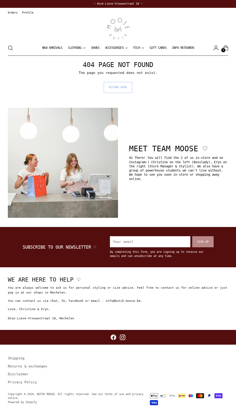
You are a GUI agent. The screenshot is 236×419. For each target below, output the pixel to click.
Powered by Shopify (22, 402)
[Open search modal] (10, 47)
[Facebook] (113, 337)
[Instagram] (122, 337)
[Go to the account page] (216, 47)
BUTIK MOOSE (46, 394)
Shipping (16, 358)
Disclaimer (18, 374)
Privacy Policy (22, 382)
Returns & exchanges (27, 366)
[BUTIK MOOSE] (118, 29)
